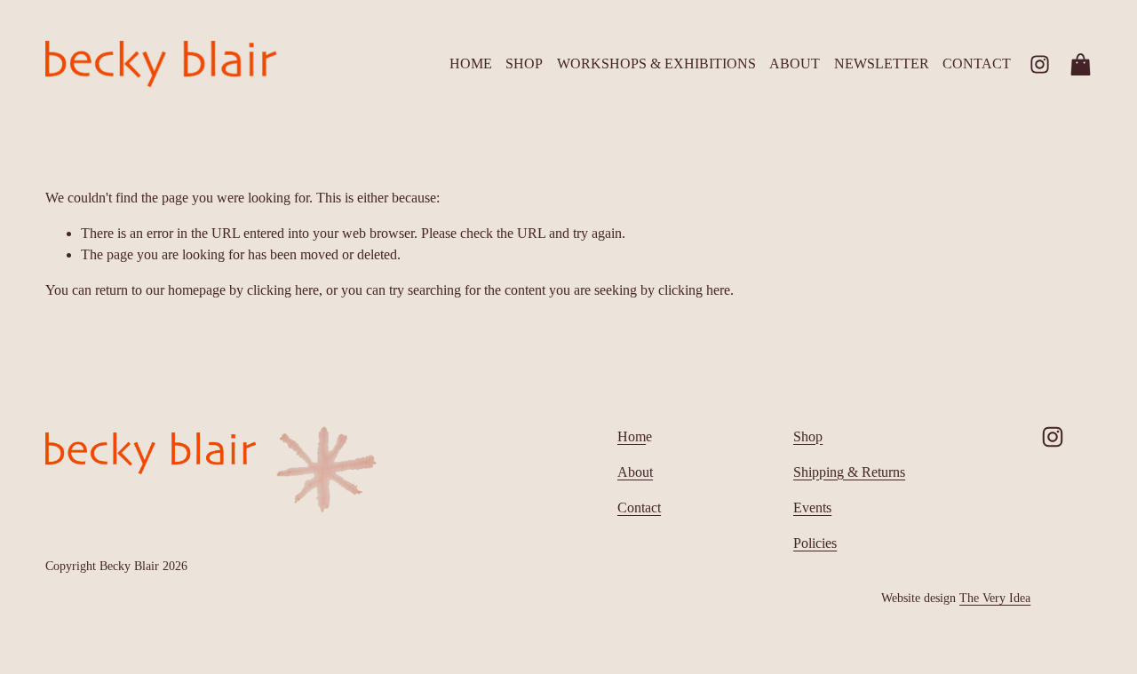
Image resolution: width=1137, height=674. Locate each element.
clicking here (283, 289)
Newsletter (881, 63)
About (794, 63)
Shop (524, 63)
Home (470, 63)
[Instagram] (1040, 64)
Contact (976, 63)
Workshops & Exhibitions (656, 63)
